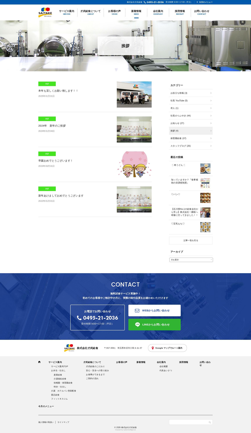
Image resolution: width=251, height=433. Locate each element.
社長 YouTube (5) (179, 100)
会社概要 (163, 366)
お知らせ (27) (177, 123)
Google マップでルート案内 (168, 348)
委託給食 (55, 395)
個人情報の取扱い (46, 422)
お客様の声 (114, 11)
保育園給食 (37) (178, 138)
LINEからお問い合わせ (156, 324)
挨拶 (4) (174, 130)
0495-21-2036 (155, 2)
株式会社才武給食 (87, 348)
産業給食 (58, 375)
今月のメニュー (206, 2)
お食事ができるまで (95, 374)
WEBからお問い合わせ (156, 310)
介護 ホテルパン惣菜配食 (63, 391)
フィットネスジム (59, 399)
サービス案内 (66, 11)
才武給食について (90, 11)
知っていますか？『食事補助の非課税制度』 (184, 181)
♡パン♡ (175, 194)
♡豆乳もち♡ (178, 223)
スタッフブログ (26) (181, 146)
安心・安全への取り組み (97, 370)
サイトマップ (63, 422)
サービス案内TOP (59, 366)
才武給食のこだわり (95, 366)
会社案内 (158, 11)
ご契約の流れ (92, 378)
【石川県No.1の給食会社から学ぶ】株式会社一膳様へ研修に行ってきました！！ (184, 212)
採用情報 (180, 11)
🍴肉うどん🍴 (178, 165)
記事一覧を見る (191, 240)
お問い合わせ (201, 11)
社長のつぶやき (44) (181, 115)
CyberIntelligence (129, 430)
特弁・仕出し (60, 387)
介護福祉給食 (60, 379)
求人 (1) (174, 108)
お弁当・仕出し (58, 370)
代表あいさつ (165, 370)
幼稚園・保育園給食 (63, 383)
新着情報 (136, 11)
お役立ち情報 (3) (179, 93)
